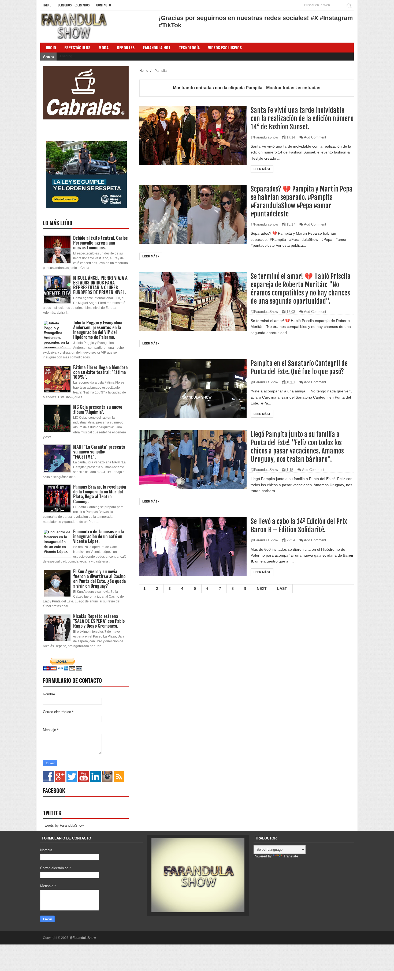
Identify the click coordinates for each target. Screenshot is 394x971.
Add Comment (315, 137)
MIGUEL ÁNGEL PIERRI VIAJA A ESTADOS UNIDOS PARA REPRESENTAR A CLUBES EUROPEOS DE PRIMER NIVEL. (100, 285)
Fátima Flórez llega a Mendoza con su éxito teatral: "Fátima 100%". (100, 372)
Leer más (261, 169)
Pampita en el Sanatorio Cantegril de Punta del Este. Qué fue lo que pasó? (299, 367)
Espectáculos (77, 47)
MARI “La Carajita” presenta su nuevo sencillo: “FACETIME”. (99, 452)
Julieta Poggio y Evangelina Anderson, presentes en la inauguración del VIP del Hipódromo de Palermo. (97, 329)
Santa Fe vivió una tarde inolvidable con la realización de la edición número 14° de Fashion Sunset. (302, 118)
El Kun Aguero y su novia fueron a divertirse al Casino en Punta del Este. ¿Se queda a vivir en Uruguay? (99, 578)
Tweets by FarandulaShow (63, 825)
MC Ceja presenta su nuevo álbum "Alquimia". (97, 409)
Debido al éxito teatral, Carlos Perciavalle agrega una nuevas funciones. (100, 243)
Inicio (47, 5)
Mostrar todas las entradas (293, 87)
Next (262, 588)
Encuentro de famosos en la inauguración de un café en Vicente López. (98, 536)
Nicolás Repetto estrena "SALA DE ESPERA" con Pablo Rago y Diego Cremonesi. (99, 621)
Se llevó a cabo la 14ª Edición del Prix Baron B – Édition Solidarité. (299, 525)
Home (144, 70)
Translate (291, 856)
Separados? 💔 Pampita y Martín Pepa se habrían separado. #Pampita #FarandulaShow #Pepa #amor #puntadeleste (301, 201)
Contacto (103, 5)
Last (282, 588)
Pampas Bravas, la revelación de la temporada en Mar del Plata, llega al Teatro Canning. (99, 494)
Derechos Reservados (74, 5)
